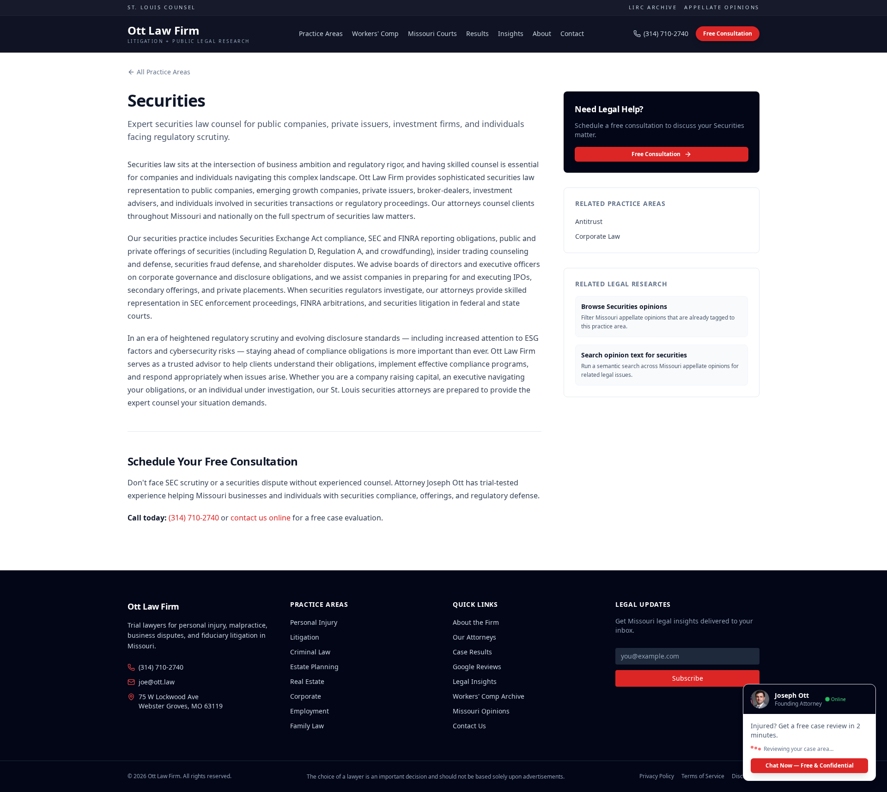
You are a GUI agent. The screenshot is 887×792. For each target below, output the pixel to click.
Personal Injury (313, 622)
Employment (309, 711)
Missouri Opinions (481, 711)
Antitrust (588, 221)
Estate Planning (314, 666)
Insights (510, 33)
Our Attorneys (474, 637)
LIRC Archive (653, 7)
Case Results (472, 651)
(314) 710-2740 (666, 33)
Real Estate (307, 681)
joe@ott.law (157, 681)
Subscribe (687, 678)
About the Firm (476, 622)
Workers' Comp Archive (488, 696)
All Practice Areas (163, 71)
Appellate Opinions (721, 7)
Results (477, 33)
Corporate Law (597, 236)
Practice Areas (321, 33)
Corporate (305, 696)
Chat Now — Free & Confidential (809, 765)
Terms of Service (702, 776)
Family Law (307, 725)
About (542, 33)
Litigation (304, 637)
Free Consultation (727, 33)
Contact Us (469, 725)
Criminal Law (310, 651)
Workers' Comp (375, 33)
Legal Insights (475, 681)
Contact (572, 33)
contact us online (261, 518)
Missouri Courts (432, 33)
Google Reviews (477, 666)
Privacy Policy (656, 776)
